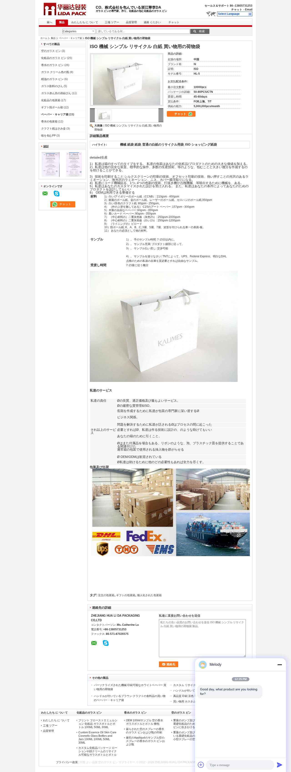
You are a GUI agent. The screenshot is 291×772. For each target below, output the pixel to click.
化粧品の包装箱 (50, 100)
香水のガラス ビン (52, 65)
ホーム (43, 38)
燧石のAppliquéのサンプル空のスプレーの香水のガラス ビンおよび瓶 (145, 741)
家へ (49, 22)
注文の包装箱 (106, 595)
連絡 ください (152, 22)
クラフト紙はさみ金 (53, 128)
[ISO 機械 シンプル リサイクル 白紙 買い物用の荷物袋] (126, 79)
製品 (62, 22)
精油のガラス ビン (52, 79)
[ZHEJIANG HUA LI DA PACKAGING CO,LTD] (250, 14)
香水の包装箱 (49, 121)
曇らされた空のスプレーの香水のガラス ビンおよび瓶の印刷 (145, 730)
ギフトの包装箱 (125, 595)
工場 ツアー (112, 22)
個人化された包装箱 (149, 595)
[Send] (279, 765)
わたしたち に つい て (84, 22)
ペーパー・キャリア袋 (70, 38)
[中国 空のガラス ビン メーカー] (67, 9)
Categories (69, 31)
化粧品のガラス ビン (53, 58)
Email (248, 9)
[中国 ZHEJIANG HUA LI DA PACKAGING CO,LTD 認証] (50, 175)
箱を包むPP (48, 135)
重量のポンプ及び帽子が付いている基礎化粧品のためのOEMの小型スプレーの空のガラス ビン (192, 736)
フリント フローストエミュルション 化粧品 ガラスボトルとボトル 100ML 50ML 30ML (97, 724)
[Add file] (201, 765)
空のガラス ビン (51, 51)
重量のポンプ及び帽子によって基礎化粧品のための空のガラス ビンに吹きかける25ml (192, 724)
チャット (236, 9)
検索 (202, 31)
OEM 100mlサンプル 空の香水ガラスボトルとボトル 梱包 (144, 722)
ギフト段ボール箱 (52, 107)
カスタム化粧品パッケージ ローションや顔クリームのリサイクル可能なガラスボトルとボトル (97, 751)
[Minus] (279, 664)
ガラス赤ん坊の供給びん (56, 93)
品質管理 (131, 22)
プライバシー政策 (67, 762)
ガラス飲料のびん (52, 86)
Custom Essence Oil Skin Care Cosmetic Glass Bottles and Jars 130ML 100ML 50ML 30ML (97, 737)
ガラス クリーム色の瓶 (55, 72)
